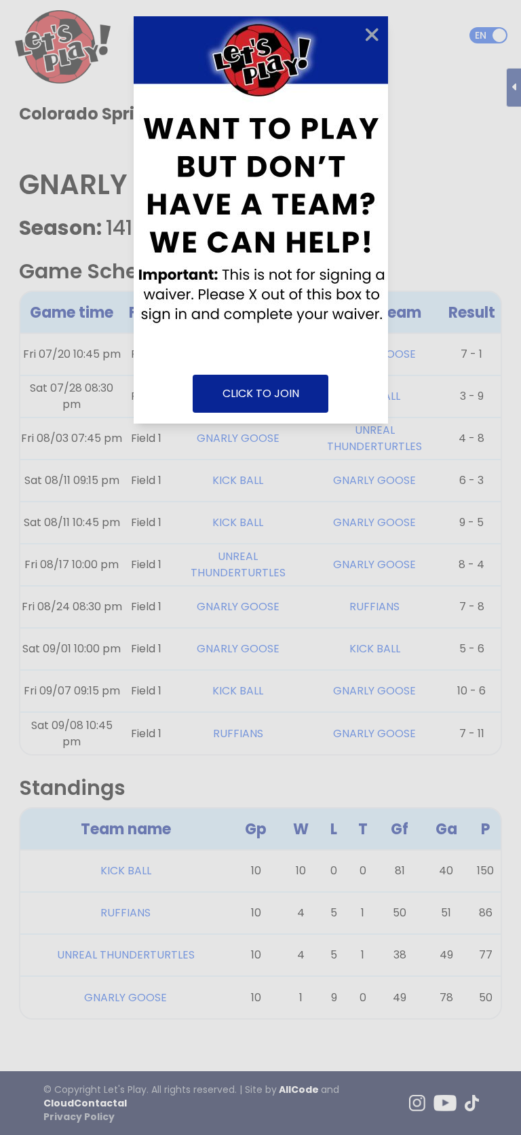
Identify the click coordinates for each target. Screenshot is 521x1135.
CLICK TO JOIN (261, 393)
